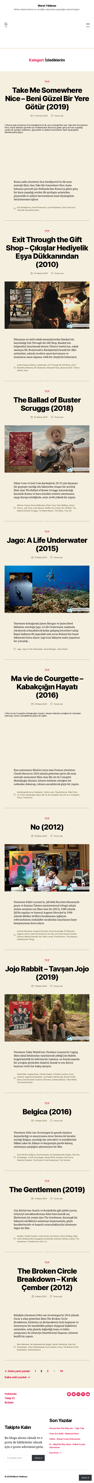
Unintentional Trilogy (25, 939)
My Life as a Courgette (69, 795)
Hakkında (11, 1393)
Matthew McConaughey (33, 1239)
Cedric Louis (48, 792)
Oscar (19, 797)
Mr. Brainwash (40, 368)
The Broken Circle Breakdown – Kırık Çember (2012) (47, 1279)
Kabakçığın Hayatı (33, 795)
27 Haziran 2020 (41, 273)
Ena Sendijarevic (24, 207)
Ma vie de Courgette (50, 795)
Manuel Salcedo (31, 936)
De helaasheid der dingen (60, 1155)
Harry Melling (62, 505)
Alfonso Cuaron (23, 505)
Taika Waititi (71, 1079)
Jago (19, 649)
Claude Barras (61, 792)
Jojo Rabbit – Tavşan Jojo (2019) (47, 972)
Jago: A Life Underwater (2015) (47, 544)
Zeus (26, 370)
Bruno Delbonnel (38, 505)
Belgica (32, 1155)
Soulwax (59, 1157)
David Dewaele (42, 1155)
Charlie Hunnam (31, 1236)
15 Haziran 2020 (41, 417)
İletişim (9, 1402)
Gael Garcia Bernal (38, 934)
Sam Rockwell (28, 1079)
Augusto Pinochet (40, 931)
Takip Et (10, 1398)
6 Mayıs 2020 (41, 1296)
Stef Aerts (68, 1157)
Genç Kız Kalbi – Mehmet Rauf (63, 1433)
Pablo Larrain (47, 936)
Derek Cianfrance (59, 1344)
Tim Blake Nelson (46, 511)
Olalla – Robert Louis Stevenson (64, 1439)
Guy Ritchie (54, 1236)
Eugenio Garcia (23, 934)
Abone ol (38, 1458)
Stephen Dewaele (24, 1160)
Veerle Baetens (34, 1350)
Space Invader (66, 368)
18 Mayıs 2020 (41, 986)
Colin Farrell (44, 1236)
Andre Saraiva (23, 365)
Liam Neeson (38, 508)
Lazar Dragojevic (54, 207)
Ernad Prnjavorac (39, 207)
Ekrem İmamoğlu (56, 931)
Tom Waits (58, 511)
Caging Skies (32, 1074)
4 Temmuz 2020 (41, 116)
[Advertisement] (47, 32)
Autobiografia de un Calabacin (29, 792)
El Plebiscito (69, 931)
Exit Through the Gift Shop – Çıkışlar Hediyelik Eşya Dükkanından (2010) (47, 252)
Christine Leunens (60, 1074)
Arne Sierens (22, 1155)
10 (61, 1371)
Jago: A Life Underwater (32, 649)
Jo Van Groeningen (36, 1157)
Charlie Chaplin (45, 1074)
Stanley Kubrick (58, 1079)
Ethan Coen (51, 505)
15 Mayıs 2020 (41, 1121)
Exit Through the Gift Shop (59, 365)
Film (47, 81)
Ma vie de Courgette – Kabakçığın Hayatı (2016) (47, 686)
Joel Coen (28, 508)
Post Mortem (59, 936)
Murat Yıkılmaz (47, 5)
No (40, 936)
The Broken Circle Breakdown (45, 1160)
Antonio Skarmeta (24, 931)
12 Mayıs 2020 (41, 1198)
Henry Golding (66, 1236)
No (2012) (47, 827)
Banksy (33, 365)
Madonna (29, 368)
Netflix (48, 508)
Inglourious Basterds (33, 1077)
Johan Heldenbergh (36, 1347)
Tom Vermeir (64, 1160)
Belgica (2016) (47, 1111)
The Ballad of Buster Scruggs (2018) (47, 403)
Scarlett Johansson (43, 1079)
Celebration (42, 365)
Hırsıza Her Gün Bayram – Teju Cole (66, 1428)
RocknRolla (48, 1239)
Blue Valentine (23, 1344)
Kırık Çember (50, 1347)
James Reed (62, 649)
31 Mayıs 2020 (41, 557)
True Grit (68, 511)
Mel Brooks (58, 1077)
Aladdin (20, 1236)
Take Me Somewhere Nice (28, 210)
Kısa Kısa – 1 (55, 1453)
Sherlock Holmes (61, 1239)
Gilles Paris (72, 792)
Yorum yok (58, 116)
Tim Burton (27, 797)
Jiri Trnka (21, 795)
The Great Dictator (25, 1082)
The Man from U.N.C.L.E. (37, 1241)
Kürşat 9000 (50, 1157)
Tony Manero (71, 936)
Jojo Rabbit (48, 1077)
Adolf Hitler (21, 1074)
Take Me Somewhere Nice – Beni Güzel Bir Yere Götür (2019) (47, 98)
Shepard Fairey (53, 368)
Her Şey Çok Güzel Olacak (58, 934)
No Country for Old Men (62, 508)
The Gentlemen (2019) (47, 1189)
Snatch (72, 1239)
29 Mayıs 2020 (40, 704)
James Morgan (50, 649)
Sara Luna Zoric (68, 207)
